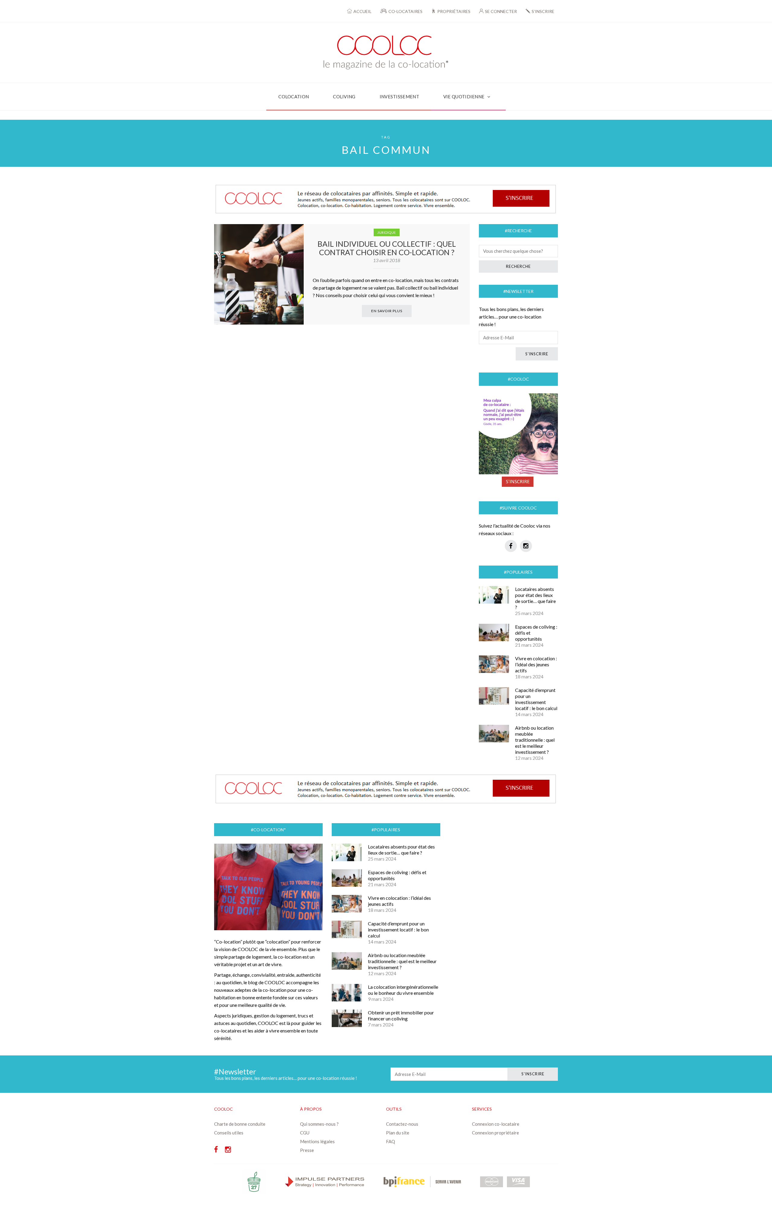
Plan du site (397, 1132)
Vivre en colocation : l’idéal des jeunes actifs (536, 664)
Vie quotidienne (464, 96)
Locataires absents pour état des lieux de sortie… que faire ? (535, 598)
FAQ (390, 1141)
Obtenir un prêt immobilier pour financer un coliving (401, 1015)
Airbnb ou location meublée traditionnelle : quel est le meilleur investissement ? (535, 740)
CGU (304, 1132)
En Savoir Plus (386, 311)
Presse (307, 1150)
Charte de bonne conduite (239, 1124)
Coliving (344, 96)
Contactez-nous (402, 1124)
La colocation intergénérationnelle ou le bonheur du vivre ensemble (403, 990)
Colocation (293, 96)
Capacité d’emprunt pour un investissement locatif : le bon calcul (536, 699)
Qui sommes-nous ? (319, 1124)
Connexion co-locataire (495, 1124)
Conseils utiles (228, 1132)
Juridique (386, 232)
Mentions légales (317, 1141)
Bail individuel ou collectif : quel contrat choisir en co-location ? (387, 248)
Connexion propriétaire (495, 1132)
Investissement (399, 96)
